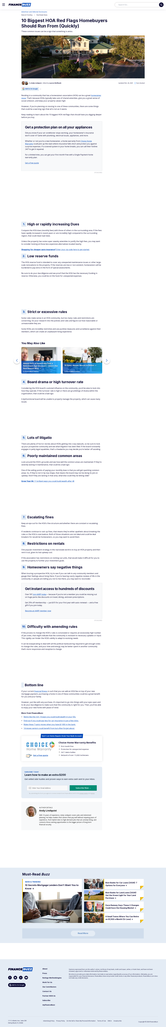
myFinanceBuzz (48, 1005)
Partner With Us (48, 996)
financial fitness (40, 691)
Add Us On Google (31, 89)
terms (93, 793)
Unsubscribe (117, 1021)
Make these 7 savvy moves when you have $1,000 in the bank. (50, 724)
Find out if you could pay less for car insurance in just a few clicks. (51, 720)
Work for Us (47, 982)
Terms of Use (101, 1021)
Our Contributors (49, 987)
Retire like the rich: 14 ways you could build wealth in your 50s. (50, 717)
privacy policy (83, 793)
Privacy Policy (60, 1021)
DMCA (110, 1021)
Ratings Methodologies (52, 978)
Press (44, 973)
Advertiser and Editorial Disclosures (34, 12)
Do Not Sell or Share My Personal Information (81, 1021)
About (44, 969)
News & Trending (26, 15)
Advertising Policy (48, 1021)
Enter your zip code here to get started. (55, 249)
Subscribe (46, 1000)
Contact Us (46, 991)
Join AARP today (39, 594)
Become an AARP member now (38, 611)
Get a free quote (32, 163)
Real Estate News (42, 15)
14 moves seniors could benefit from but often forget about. (49, 728)
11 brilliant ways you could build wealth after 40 (47, 481)
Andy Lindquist (48, 810)
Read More (83, 933)
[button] (3, 4)
